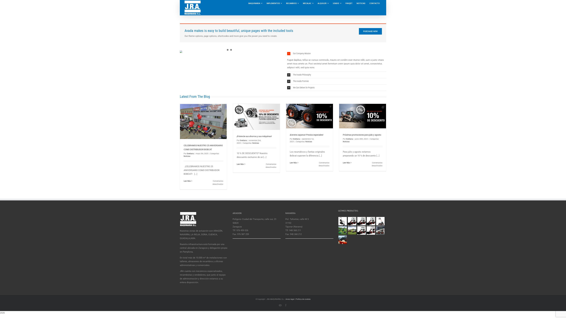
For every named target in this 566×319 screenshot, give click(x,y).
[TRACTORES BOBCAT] (352, 230)
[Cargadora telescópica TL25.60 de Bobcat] (380, 221)
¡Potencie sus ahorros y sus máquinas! (254, 136)
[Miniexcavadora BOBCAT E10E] (342, 221)
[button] (336, 54)
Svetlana (190, 154)
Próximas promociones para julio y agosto (362, 135)
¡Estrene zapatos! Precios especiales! (306, 135)
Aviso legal (290, 299)
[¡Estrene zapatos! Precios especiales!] (309, 116)
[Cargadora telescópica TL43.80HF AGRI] (342, 239)
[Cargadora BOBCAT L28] (361, 230)
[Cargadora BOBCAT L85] (361, 221)
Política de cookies (303, 299)
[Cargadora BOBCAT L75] (370, 221)
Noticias (187, 156)
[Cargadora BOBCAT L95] (352, 221)
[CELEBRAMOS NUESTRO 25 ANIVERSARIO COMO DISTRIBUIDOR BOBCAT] (203, 121)
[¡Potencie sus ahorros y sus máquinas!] (256, 117)
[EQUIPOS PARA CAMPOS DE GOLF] (342, 230)
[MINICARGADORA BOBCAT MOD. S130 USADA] (380, 230)
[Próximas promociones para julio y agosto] (362, 116)
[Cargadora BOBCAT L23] (370, 230)
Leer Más (187, 181)
